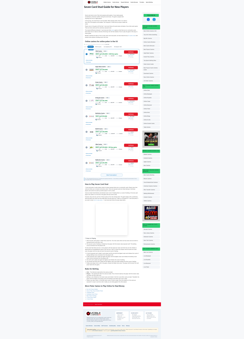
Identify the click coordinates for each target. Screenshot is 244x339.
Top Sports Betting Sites (150, 60)
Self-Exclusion (104, 325)
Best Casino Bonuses (149, 45)
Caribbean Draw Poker (92, 294)
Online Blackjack (148, 94)
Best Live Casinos (148, 252)
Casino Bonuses (134, 2)
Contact (118, 325)
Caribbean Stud (90, 292)
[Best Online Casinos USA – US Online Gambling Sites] (93, 2)
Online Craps (147, 101)
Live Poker (146, 267)
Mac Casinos (147, 165)
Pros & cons (88, 62)
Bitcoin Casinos (147, 178)
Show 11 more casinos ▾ (111, 175)
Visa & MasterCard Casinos (151, 182)
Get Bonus (131, 52)
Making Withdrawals (149, 193)
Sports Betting (149, 2)
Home (85, 304)
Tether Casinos (147, 200)
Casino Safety (97, 325)
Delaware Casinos (148, 236)
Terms (123, 325)
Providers (142, 2)
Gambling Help (112, 325)
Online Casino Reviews (149, 42)
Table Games (147, 127)
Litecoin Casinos (148, 197)
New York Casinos (148, 240)
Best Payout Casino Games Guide (151, 68)
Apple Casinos (147, 161)
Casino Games (115, 2)
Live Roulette (147, 259)
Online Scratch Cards (149, 123)
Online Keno (147, 112)
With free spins (98, 46)
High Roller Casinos (149, 53)
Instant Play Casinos (149, 56)
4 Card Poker (90, 299)
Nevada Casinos (148, 229)
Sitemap (128, 325)
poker (113, 30)
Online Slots (147, 90)
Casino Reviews (89, 325)
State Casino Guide (149, 64)
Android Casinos (148, 158)
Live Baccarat (147, 263)
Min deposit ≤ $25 (118, 46)
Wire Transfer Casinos (149, 189)
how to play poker (98, 200)
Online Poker (147, 108)
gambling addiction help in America (118, 330)
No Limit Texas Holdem (92, 289)
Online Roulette (147, 97)
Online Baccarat (148, 105)
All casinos (90, 46)
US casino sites (131, 35)
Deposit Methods (125, 2)
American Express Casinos (150, 186)
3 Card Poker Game (91, 297)
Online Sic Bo (147, 119)
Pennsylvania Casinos (149, 244)
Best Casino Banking (149, 175)
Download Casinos (148, 73)
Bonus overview (89, 60)
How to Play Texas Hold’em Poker (95, 290)
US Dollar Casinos (148, 80)
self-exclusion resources (97, 330)
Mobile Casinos (107, 2)
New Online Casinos (149, 77)
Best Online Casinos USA (150, 31)
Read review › (131, 55)
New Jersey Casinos (149, 233)
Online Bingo (147, 116)
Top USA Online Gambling (150, 34)
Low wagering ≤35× (108, 46)
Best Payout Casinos (149, 49)
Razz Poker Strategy (92, 295)
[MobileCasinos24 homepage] (93, 313)
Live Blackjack (147, 256)
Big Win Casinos (148, 38)
